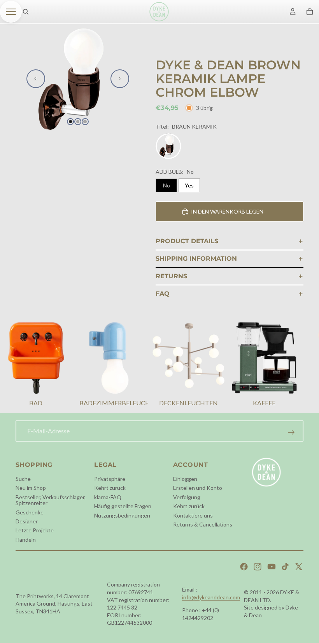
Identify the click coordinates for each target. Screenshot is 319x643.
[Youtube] (271, 566)
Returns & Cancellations (202, 524)
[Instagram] (257, 566)
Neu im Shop (31, 488)
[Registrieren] (291, 432)
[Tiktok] (285, 566)
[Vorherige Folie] (35, 78)
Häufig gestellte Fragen (122, 506)
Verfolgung (186, 497)
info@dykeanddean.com (211, 597)
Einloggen (185, 478)
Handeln (26, 539)
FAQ (163, 293)
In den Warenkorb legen (227, 211)
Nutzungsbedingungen (122, 515)
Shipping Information (196, 258)
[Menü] (11, 12)
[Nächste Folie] (119, 78)
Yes (189, 185)
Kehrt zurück (110, 488)
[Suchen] (25, 11)
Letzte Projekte (35, 530)
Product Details (187, 241)
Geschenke (30, 512)
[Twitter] (298, 566)
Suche (23, 478)
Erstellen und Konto (197, 488)
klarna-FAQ (107, 497)
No (166, 185)
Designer (27, 521)
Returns (171, 276)
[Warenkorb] (309, 11)
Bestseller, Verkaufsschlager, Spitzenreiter (51, 500)
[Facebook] (244, 566)
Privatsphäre (109, 478)
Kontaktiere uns (193, 515)
